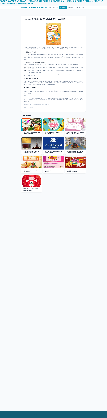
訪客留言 (84, 7)
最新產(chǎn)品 (26, 115)
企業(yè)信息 (78, 7)
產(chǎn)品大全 (63, 7)
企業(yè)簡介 (55, 7)
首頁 (50, 7)
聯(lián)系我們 (70, 7)
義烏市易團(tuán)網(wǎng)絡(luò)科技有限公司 (34, 7)
